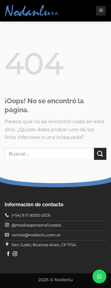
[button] (101, 11)
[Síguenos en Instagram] (15, 254)
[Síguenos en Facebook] (8, 254)
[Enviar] (100, 154)
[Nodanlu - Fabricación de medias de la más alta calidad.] (32, 11)
